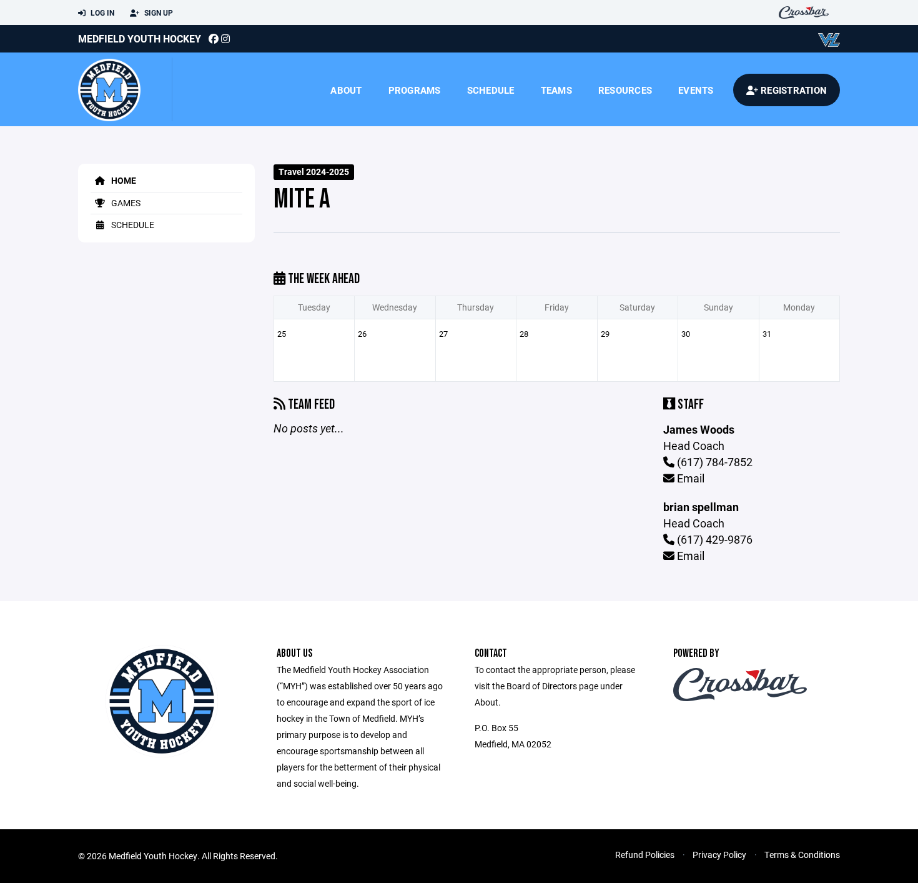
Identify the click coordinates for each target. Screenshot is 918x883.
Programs (414, 90)
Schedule (491, 90)
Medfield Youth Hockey (139, 38)
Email (689, 478)
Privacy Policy (719, 855)
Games (125, 203)
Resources (625, 90)
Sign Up (157, 12)
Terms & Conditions (802, 855)
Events (696, 90)
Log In (101, 12)
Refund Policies (644, 855)
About (346, 90)
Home (122, 180)
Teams (556, 90)
